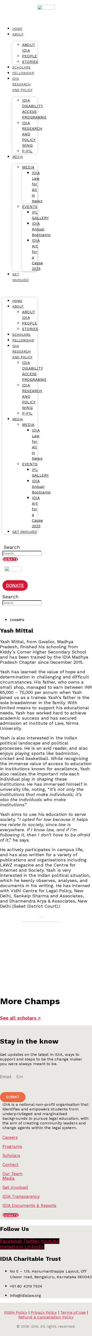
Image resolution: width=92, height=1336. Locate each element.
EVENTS (29, 207)
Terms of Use (73, 1312)
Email (6, 1076)
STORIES (30, 329)
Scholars (11, 1155)
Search (12, 547)
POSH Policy (15, 1312)
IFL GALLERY (40, 215)
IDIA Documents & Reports (29, 1205)
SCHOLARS (21, 335)
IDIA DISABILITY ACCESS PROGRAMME (34, 109)
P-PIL (27, 151)
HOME (17, 301)
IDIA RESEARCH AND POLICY (22, 84)
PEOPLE (29, 56)
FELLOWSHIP (23, 73)
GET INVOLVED (20, 277)
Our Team (12, 1173)
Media (8, 1178)
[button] (11, 541)
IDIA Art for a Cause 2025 (37, 254)
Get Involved (15, 1187)
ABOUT (18, 34)
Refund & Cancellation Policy (46, 1317)
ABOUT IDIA (28, 48)
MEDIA (17, 157)
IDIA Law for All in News (37, 187)
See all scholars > (20, 1018)
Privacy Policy (44, 1312)
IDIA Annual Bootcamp (41, 229)
